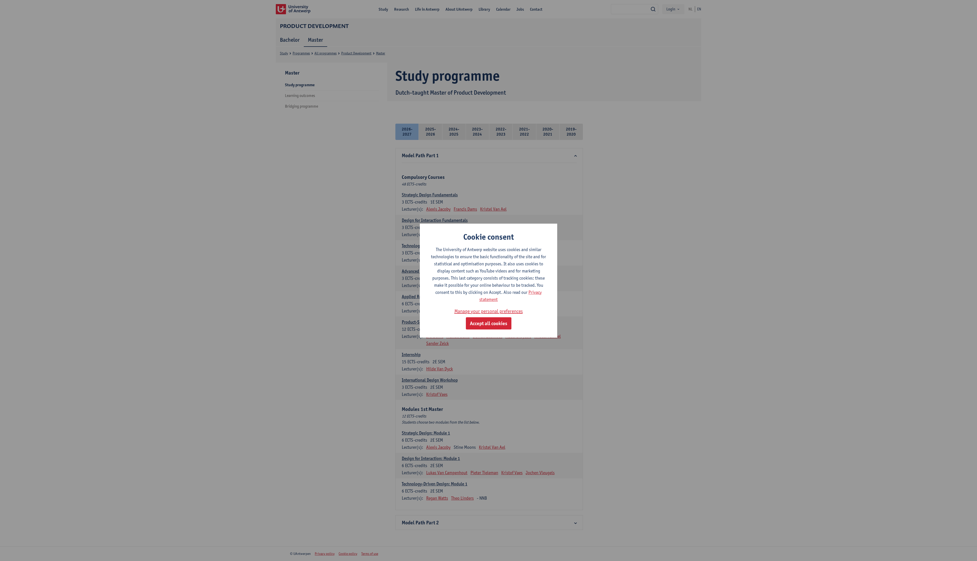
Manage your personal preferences (488, 311)
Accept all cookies (488, 323)
